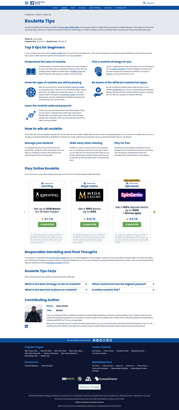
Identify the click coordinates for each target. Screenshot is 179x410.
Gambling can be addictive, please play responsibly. (89, 402)
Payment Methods (31, 366)
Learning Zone (121, 8)
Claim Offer (47, 224)
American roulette (68, 95)
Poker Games (109, 351)
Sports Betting (95, 8)
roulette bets (117, 90)
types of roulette (78, 87)
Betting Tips (45, 356)
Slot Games (96, 351)
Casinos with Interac (50, 353)
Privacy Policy (142, 366)
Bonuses (82, 8)
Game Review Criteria (139, 368)
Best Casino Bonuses (69, 353)
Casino (64, 8)
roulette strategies (118, 69)
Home (55, 8)
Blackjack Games (138, 351)
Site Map (95, 371)
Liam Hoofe (37, 39)
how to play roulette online (69, 27)
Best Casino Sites (31, 351)
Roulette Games (122, 351)
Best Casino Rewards (32, 353)
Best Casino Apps (76, 351)
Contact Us (130, 366)
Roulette (38, 14)
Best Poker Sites (60, 351)
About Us (150, 3)
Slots (73, 8)
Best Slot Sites (46, 351)
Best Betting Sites (31, 356)
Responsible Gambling (119, 368)
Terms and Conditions (100, 368)
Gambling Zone (29, 14)
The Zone (108, 8)
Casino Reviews (47, 366)
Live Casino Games (99, 353)
